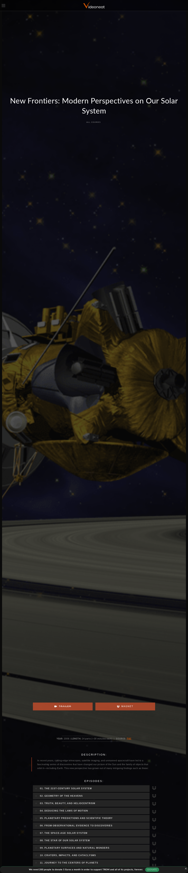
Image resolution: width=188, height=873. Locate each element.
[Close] (186, 868)
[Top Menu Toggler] (3, 5)
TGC (129, 738)
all (88, 122)
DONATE (152, 870)
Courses (96, 122)
